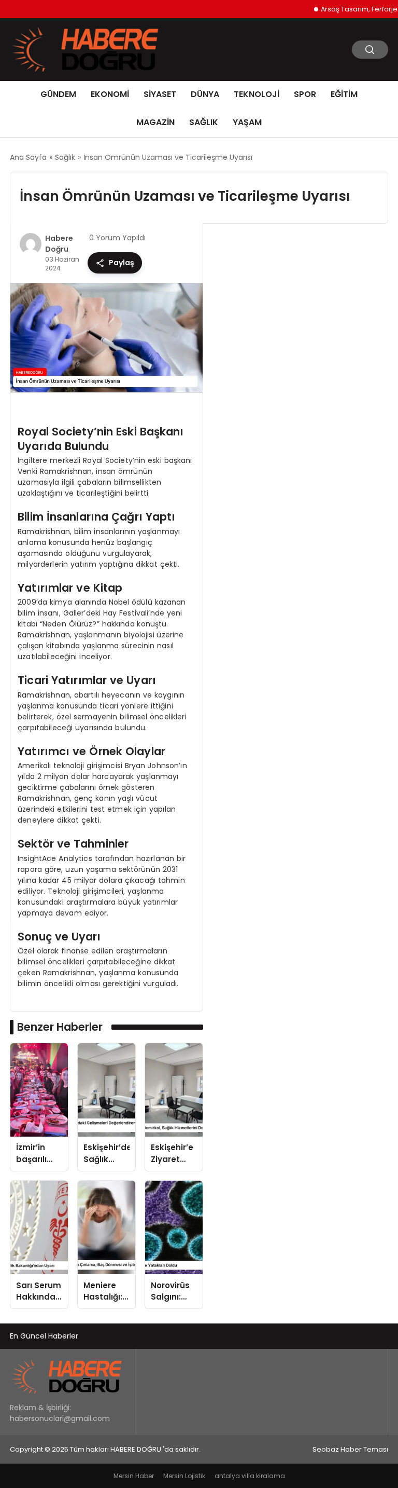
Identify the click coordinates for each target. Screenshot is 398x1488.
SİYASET (160, 94)
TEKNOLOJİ (256, 94)
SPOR (305, 94)
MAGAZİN (155, 122)
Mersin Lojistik (184, 1475)
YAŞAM (247, 122)
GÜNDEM (58, 94)
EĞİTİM (344, 94)
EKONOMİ (110, 94)
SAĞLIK (203, 122)
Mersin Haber (133, 1475)
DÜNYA (205, 94)
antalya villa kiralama (250, 1475)
